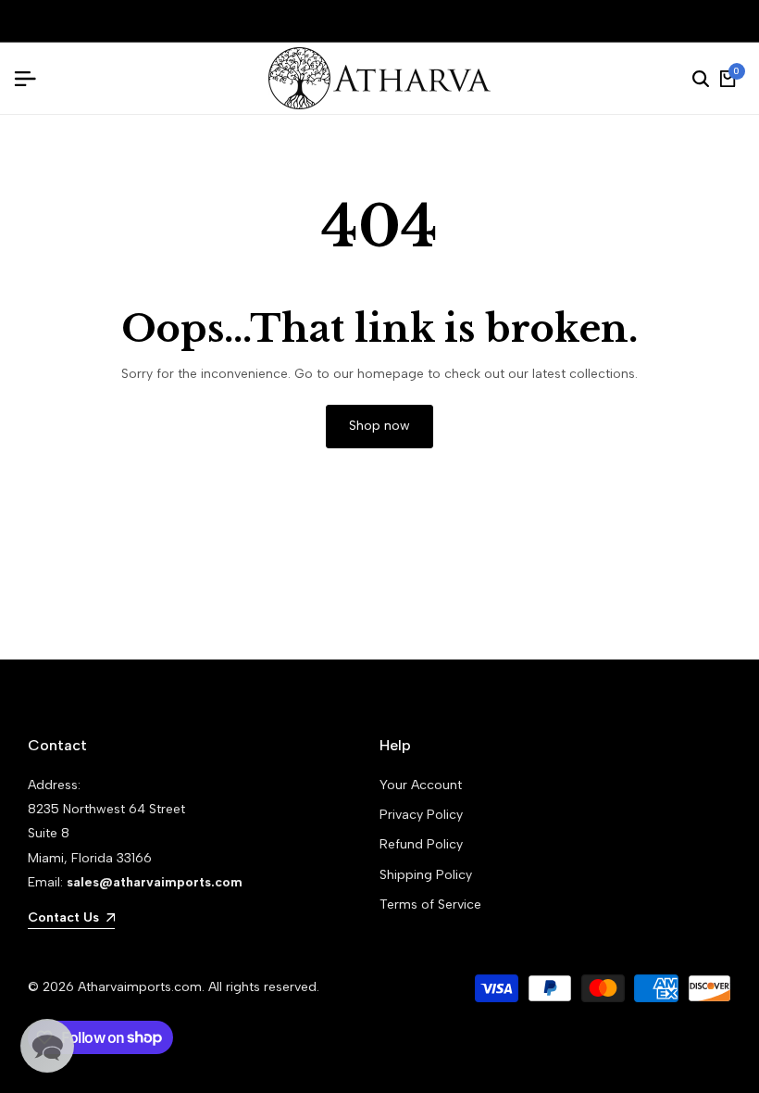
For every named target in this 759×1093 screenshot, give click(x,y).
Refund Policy (421, 844)
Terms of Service (430, 904)
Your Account (421, 785)
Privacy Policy (421, 815)
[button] (47, 1046)
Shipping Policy (426, 875)
